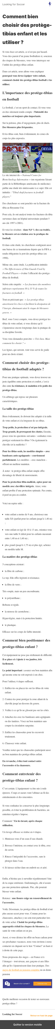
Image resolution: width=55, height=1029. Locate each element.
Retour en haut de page (41, 1015)
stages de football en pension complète (21, 969)
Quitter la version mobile (27, 1024)
